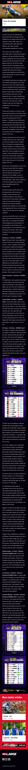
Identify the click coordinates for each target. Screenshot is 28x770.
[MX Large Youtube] (6, 759)
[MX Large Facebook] (3, 759)
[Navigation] (25, 2)
